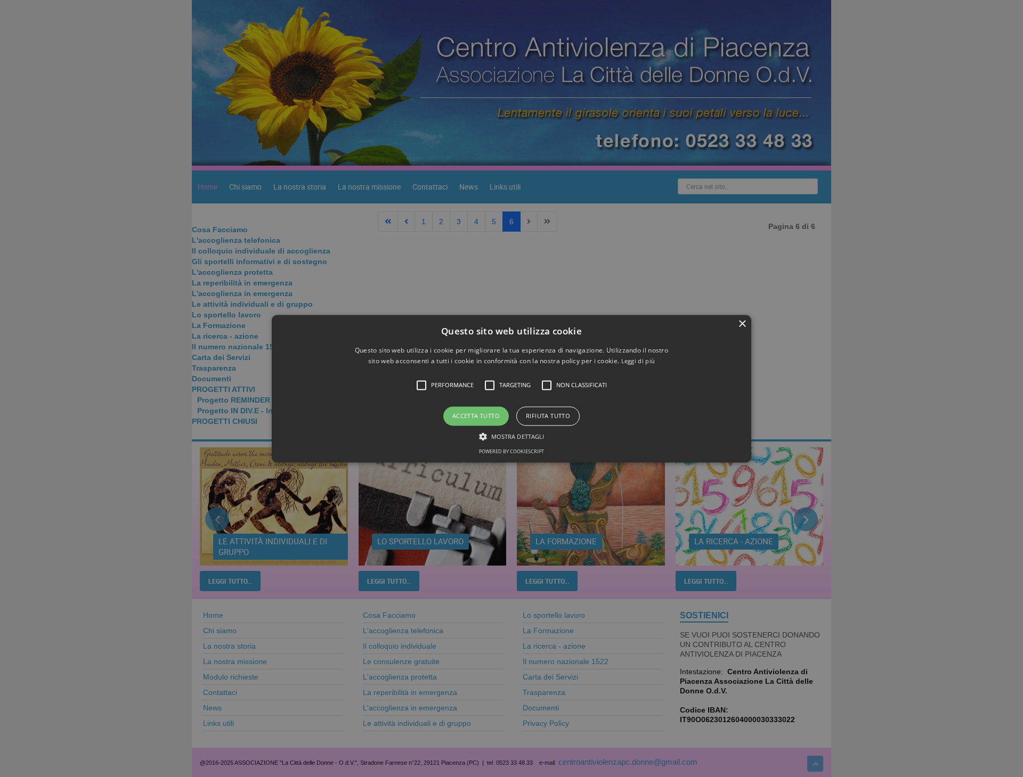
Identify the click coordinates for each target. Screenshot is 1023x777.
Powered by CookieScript (511, 451)
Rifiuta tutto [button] (548, 416)
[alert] (511, 388)
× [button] (742, 324)
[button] (511, 388)
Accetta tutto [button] (476, 416)
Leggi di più (638, 361)
